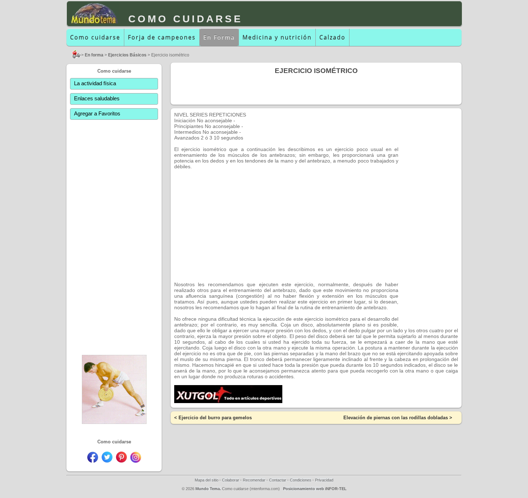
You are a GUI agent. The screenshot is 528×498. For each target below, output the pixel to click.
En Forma (219, 37)
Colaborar (230, 480)
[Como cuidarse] (75, 57)
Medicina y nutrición (277, 37)
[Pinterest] (121, 461)
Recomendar (254, 480)
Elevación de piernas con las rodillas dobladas (395, 417)
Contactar (277, 480)
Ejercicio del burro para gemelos (215, 417)
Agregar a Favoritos (97, 113)
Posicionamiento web (303, 488)
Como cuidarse (95, 37)
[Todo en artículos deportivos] (228, 401)
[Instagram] (136, 461)
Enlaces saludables (97, 98)
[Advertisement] (114, 234)
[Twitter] (107, 461)
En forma (94, 55)
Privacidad (324, 480)
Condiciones (300, 480)
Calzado (332, 37)
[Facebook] (92, 461)
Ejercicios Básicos (127, 55)
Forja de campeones (162, 37)
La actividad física (95, 83)
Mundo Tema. (208, 488)
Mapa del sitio (206, 480)
